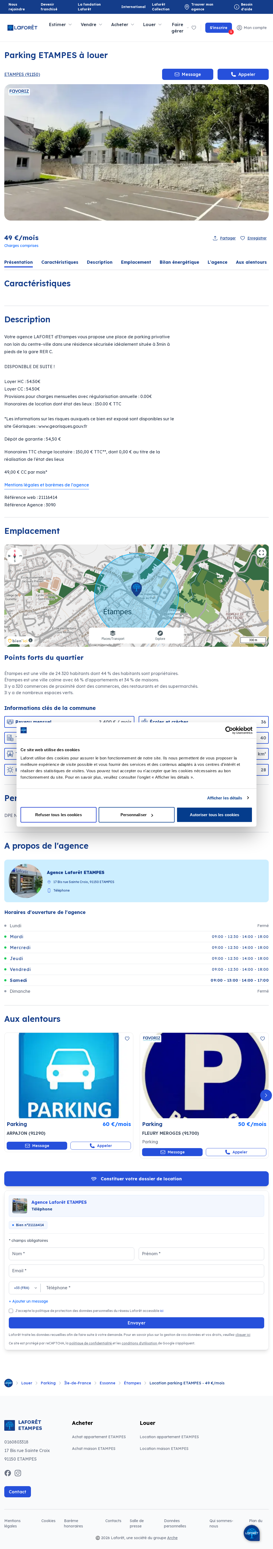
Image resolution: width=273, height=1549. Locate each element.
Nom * (18, 1253)
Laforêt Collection (165, 6)
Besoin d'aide (246, 6)
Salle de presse (137, 1523)
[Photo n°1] (69, 1075)
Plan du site (255, 1523)
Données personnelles (175, 1523)
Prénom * (151, 1253)
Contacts (113, 1520)
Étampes (132, 1383)
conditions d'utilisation (140, 1343)
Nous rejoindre (17, 6)
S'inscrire (221, 29)
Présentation (18, 262)
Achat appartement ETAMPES (99, 1436)
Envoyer (137, 1323)
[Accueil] (8, 1383)
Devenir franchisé (54, 6)
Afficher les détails (224, 797)
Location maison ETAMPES (164, 1448)
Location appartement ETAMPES (169, 1436)
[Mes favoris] (193, 27)
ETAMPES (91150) (22, 74)
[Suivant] (266, 1095)
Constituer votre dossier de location (141, 1180)
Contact (17, 1491)
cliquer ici (242, 1335)
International (133, 7)
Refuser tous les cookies (58, 814)
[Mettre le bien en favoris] (127, 1038)
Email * (19, 1270)
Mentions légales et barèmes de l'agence (46, 484)
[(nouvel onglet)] (69, 1075)
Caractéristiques (59, 262)
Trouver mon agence (202, 6)
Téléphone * (58, 1287)
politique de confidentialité (91, 1343)
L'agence (217, 262)
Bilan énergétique (179, 262)
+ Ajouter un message (28, 1301)
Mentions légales (12, 1523)
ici (161, 1311)
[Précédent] (7, 1095)
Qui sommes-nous (221, 1523)
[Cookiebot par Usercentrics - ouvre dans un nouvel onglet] (229, 730)
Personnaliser (134, 814)
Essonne (107, 1383)
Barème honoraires (80, 1523)
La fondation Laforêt (91, 6)
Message (191, 74)
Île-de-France (77, 1383)
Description (100, 262)
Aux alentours (251, 262)
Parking (48, 1383)
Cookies (48, 1520)
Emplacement (136, 262)
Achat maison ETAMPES (93, 1448)
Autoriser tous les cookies (214, 814)
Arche (172, 1537)
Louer (26, 1383)
